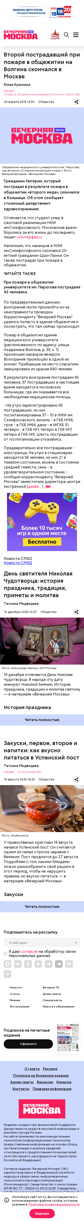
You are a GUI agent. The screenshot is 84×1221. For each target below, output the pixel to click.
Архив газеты (52, 994)
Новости (16, 987)
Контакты (21, 1089)
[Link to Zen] (38, 964)
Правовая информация (52, 1089)
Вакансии (45, 1082)
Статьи (15, 994)
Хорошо (42, 1213)
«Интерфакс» (29, 237)
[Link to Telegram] (48, 964)
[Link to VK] (17, 964)
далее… (34, 486)
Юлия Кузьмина (17, 84)
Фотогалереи (19, 1006)
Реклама (50, 1069)
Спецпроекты (52, 1000)
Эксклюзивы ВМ (29, 772)
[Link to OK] (28, 964)
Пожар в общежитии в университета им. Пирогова (42, 94)
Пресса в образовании (58, 1006)
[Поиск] (66, 34)
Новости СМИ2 (18, 562)
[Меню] (75, 34)
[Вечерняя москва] (42, 1108)
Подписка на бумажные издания (41, 1075)
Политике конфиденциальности (54, 1204)
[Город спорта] (55, 35)
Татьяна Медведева (21, 603)
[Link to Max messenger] (7, 964)
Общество (46, 102)
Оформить (28, 1044)
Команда (63, 1082)
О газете (32, 1069)
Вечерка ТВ (51, 987)
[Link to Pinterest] (7, 974)
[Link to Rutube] (69, 964)
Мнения (15, 1000)
